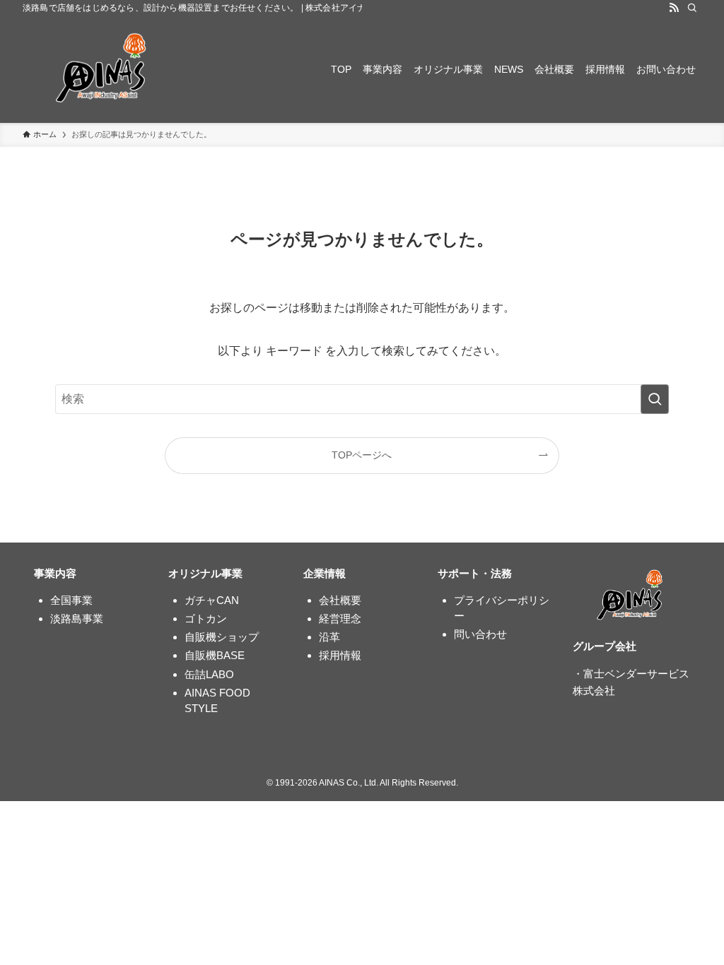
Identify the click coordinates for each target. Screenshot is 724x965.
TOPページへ (362, 455)
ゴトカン (206, 618)
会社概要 (340, 600)
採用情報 (340, 655)
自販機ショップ (222, 637)
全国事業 (71, 600)
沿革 (329, 637)
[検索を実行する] (655, 399)
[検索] (692, 8)
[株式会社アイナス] (103, 69)
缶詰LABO (209, 674)
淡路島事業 (76, 618)
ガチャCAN (212, 600)
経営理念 (340, 618)
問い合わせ (480, 634)
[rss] (674, 8)
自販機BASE (215, 655)
